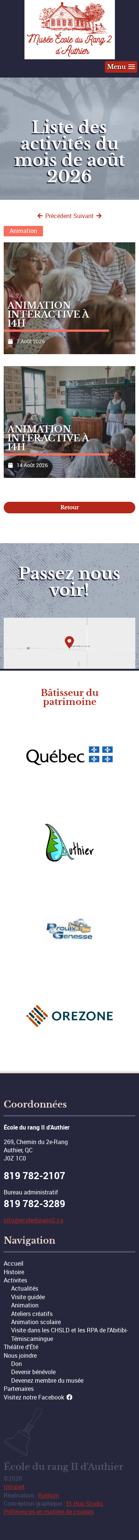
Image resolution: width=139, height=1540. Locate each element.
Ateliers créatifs (32, 1314)
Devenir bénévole (33, 1372)
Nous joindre (20, 1355)
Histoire (14, 1272)
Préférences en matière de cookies (49, 1512)
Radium (48, 1495)
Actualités (24, 1288)
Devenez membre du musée (47, 1380)
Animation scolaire (36, 1322)
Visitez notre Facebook (35, 1397)
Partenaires (19, 1389)
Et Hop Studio (84, 1503)
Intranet (14, 1487)
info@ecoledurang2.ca (33, 1220)
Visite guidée (28, 1297)
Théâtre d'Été (21, 1347)
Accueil (13, 1263)
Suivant (84, 216)
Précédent (58, 216)
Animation (25, 1305)
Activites (15, 1280)
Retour (69, 507)
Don (16, 1364)
